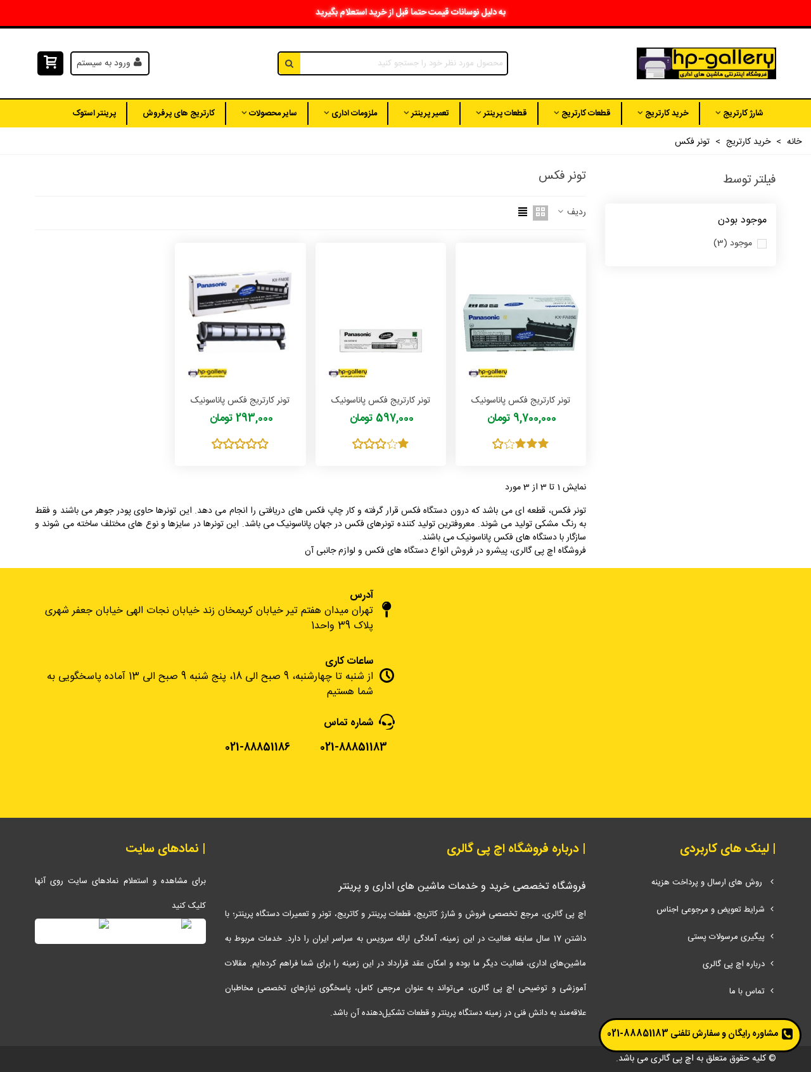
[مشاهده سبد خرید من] (49, 63)
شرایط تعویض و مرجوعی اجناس (710, 910)
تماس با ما (747, 991)
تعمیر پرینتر (430, 113)
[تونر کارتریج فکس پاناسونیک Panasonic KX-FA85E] (521, 317)
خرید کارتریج (667, 113)
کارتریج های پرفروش (179, 113)
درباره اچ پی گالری (734, 964)
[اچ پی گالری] (706, 64)
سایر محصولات (273, 113)
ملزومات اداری (354, 113)
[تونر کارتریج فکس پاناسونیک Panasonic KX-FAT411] (381, 317)
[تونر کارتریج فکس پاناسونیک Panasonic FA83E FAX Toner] (240, 317)
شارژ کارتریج (743, 113)
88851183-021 (637, 1034)
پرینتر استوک (94, 113)
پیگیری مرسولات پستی (726, 937)
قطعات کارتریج (586, 113)
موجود (732, 243)
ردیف (575, 212)
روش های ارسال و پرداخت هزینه (708, 882)
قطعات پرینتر (505, 113)
